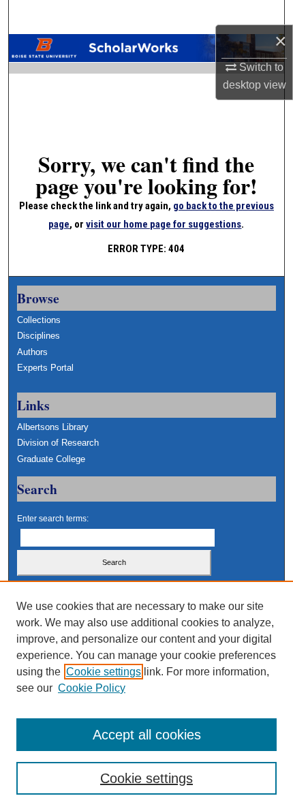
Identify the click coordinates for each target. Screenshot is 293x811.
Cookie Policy (91, 688)
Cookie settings (103, 671)
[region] (146, 696)
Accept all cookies (147, 734)
